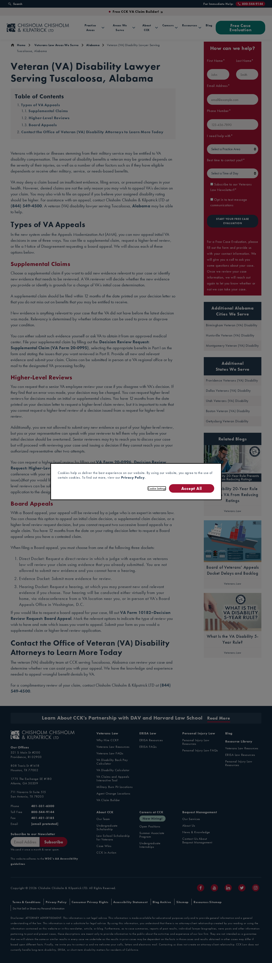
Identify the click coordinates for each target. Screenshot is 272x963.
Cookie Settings (157, 488)
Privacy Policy (133, 477)
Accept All (191, 488)
